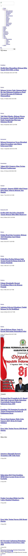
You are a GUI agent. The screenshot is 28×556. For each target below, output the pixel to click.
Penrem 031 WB (4, 209)
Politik (4, 26)
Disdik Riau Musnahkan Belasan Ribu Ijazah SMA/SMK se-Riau (14, 69)
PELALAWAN (9, 15)
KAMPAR (8, 13)
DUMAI (8, 14)
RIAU (4, 9)
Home (4, 8)
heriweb (3, 553)
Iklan (12, 549)
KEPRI (7, 25)
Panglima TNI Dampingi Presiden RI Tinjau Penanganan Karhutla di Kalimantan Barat (13, 411)
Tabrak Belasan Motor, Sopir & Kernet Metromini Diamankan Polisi (13, 330)
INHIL (7, 20)
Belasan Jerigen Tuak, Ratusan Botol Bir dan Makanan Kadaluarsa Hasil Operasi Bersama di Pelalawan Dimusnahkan (13, 93)
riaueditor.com (10, 552)
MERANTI (8, 24)
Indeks (4, 45)
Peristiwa (2, 280)
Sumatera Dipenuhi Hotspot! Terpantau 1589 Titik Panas (11, 454)
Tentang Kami (4, 549)
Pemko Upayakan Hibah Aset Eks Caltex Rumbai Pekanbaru (12, 499)
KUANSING (9, 23)
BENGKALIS (9, 12)
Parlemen (8, 44)
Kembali (2, 335)
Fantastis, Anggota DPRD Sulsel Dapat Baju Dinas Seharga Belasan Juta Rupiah (14, 190)
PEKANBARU (9, 10)
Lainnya (5, 38)
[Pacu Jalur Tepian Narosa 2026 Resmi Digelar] (15, 516)
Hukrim (5, 28)
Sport (7, 42)
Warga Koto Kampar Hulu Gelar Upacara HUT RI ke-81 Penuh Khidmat (12, 421)
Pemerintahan (9, 39)
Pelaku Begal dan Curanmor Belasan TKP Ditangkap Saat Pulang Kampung (13, 236)
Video (4, 36)
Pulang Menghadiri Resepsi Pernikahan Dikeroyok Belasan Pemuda (11, 285)
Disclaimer (15, 549)
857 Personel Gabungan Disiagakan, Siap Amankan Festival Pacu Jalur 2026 (13, 542)
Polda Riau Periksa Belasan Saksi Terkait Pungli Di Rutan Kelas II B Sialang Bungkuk (13, 261)
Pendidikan (5, 31)
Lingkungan (5, 33)
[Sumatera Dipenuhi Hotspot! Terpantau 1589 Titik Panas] (15, 450)
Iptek (4, 30)
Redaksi (8, 549)
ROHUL (8, 18)
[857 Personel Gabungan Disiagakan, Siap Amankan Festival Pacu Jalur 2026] (15, 537)
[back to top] (1, 554)
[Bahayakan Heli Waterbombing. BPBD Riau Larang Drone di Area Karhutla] (15, 472)
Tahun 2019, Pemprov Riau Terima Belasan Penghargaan (13, 167)
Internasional (3, 139)
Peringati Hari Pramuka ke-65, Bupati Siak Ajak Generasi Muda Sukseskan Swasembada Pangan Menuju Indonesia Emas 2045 (14, 401)
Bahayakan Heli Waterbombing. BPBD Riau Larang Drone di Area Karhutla (13, 477)
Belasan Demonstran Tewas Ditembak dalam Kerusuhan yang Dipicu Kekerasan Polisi (14, 144)
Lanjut (2, 336)
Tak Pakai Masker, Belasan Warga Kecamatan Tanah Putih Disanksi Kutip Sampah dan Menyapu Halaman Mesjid (13, 119)
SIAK (7, 17)
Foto (4, 35)
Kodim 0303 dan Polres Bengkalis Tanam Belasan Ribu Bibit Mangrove (14, 213)
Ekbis (4, 29)
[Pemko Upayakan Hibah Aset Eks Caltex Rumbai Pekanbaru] (15, 495)
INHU (7, 22)
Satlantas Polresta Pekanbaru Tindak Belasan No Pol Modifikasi (14, 308)
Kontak (4, 551)
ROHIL (7, 19)
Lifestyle (8, 41)
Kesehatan (5, 34)
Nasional (2, 185)
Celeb (7, 40)
